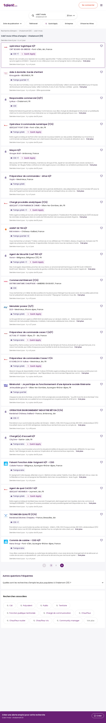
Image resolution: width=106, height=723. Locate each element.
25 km (69, 15)
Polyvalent (27, 605)
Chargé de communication (58, 613)
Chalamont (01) (25, 31)
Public (45, 605)
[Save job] (101, 46)
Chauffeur (86, 613)
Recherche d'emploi (9, 31)
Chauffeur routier (17, 620)
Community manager (69, 620)
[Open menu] (101, 5)
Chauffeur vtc (42, 620)
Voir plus (86, 61)
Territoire (63, 605)
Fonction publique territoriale (22, 613)
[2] (62, 565)
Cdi (10, 605)
